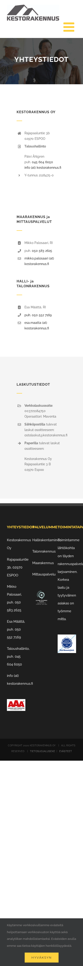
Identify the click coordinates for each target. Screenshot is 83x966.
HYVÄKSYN (41, 957)
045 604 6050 (42, 162)
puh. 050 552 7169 (38, 315)
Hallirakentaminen (46, 540)
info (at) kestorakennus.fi (42, 167)
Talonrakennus (44, 551)
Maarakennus (43, 563)
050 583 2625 (42, 251)
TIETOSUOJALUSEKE (43, 751)
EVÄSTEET (65, 751)
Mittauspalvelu (44, 574)
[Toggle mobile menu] (69, 27)
